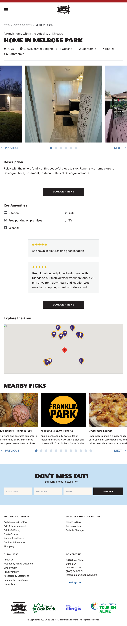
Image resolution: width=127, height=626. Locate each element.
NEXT (120, 148)
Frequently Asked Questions (18, 563)
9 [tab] (76, 450)
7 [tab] (66, 450)
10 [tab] (81, 450)
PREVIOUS (9, 148)
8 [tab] (71, 450)
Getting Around (74, 526)
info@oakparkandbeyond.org (81, 574)
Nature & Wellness (14, 538)
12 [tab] (91, 450)
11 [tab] (86, 450)
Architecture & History (15, 522)
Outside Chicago (75, 530)
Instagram (74, 582)
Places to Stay (73, 522)
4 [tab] (66, 148)
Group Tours (10, 584)
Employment (10, 567)
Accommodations (22, 24)
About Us (8, 559)
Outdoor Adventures (14, 542)
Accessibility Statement (16, 575)
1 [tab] (51, 148)
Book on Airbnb (63, 191)
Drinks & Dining (12, 530)
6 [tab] (76, 148)
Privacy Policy (11, 571)
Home (7, 24)
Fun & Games (11, 534)
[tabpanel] (64, 104)
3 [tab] (61, 148)
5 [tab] (71, 148)
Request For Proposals (16, 579)
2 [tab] (56, 148)
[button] (81, 335)
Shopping (9, 546)
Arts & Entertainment (15, 526)
